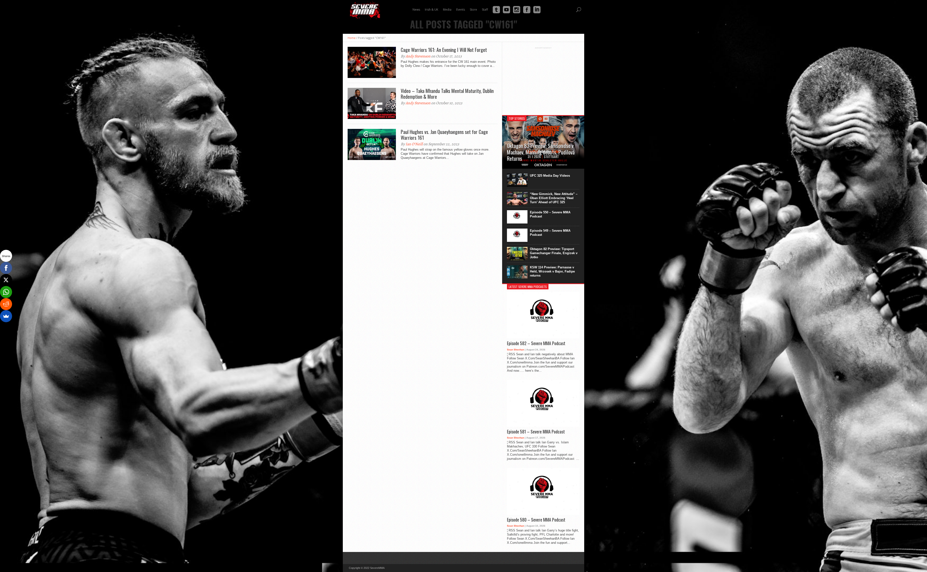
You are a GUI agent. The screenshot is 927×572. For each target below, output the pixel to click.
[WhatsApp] (6, 292)
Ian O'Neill (414, 144)
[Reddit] (6, 304)
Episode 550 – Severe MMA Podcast (550, 214)
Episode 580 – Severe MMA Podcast (536, 520)
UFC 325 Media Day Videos (550, 175)
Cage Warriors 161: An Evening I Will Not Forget (444, 50)
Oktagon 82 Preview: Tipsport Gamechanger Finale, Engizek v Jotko (553, 253)
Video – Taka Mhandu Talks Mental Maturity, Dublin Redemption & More (447, 93)
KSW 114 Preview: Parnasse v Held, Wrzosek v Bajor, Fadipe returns (552, 271)
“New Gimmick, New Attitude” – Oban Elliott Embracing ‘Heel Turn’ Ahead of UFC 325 (553, 198)
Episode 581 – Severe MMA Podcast (536, 431)
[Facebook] (6, 268)
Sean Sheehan (515, 349)
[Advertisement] (543, 79)
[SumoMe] (6, 316)
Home (352, 38)
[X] (6, 280)
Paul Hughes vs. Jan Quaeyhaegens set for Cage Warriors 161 (444, 134)
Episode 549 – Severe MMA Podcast (550, 233)
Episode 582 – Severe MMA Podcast (536, 343)
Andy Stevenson (418, 56)
